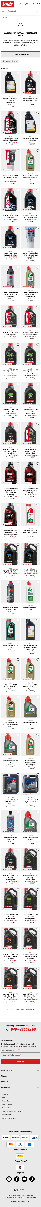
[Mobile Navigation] (2, 11)
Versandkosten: (9, 1198)
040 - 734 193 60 (23, 1029)
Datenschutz (6, 1101)
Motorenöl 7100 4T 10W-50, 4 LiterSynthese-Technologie (30, 956)
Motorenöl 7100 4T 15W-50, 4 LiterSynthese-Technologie (30, 996)
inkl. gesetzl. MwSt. (19, 1195)
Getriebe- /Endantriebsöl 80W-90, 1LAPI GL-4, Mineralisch (10, 294)
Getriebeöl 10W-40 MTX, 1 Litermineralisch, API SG (30, 178)
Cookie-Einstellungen (9, 1118)
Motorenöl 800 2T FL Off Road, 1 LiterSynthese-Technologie (30, 491)
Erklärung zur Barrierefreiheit (11, 1111)
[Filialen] (20, 4)
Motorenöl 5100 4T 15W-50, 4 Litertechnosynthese (30, 917)
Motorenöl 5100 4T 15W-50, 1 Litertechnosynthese (30, 411)
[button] (37, 11)
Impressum (5, 1094)
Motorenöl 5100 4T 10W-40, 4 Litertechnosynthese (30, 877)
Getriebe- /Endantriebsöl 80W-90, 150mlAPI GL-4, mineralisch (30, 255)
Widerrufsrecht (7, 1104)
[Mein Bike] (26, 4)
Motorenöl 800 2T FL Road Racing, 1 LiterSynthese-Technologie (10, 532)
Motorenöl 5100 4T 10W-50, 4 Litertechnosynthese (10, 917)
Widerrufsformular (8, 1108)
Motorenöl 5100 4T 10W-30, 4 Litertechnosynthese (10, 877)
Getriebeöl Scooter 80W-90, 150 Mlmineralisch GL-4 (10, 178)
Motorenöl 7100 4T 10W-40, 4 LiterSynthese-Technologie (10, 956)
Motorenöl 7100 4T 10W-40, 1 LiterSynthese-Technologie (10, 451)
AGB (3, 1097)
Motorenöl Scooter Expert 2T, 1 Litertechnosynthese (30, 451)
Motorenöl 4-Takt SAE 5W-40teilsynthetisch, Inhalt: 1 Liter (30, 647)
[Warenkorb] (38, 4)
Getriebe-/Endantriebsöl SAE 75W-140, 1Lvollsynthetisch (30, 294)
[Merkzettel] (32, 4)
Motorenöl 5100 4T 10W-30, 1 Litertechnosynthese (10, 372)
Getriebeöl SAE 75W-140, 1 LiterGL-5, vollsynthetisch (10, 100)
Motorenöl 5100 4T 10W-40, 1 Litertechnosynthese (30, 372)
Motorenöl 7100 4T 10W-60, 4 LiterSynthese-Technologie (10, 996)
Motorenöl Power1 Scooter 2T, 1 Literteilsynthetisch (30, 762)
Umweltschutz (6, 1115)
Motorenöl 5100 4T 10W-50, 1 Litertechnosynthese (10, 411)
